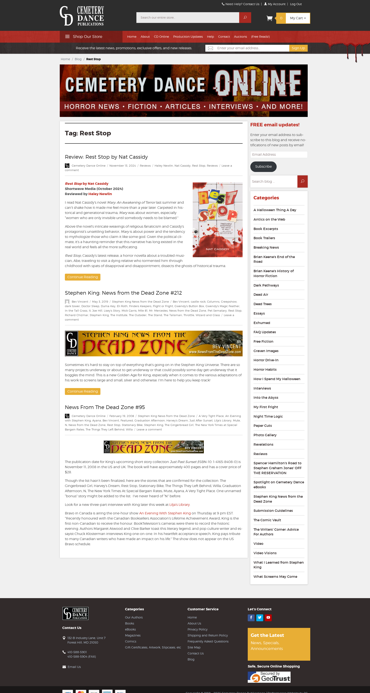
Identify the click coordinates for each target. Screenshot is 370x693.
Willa (129, 429)
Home (131, 36)
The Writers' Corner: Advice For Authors (276, 531)
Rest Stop (198, 165)
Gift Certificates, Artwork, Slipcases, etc (153, 647)
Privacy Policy (197, 629)
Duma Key (108, 306)
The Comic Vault (267, 520)
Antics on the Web (269, 219)
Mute (236, 420)
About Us (194, 623)
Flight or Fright (163, 306)
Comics (130, 641)
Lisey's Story (112, 310)
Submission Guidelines (273, 510)
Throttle (189, 315)
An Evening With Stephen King (165, 513)
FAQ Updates (265, 332)
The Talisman (173, 315)
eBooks (130, 629)
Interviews (262, 388)
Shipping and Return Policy (208, 635)
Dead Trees (263, 304)
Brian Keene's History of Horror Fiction (274, 273)
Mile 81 (143, 310)
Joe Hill (97, 310)
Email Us (74, 667)
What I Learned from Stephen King (279, 564)
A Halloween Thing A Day (275, 210)
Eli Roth (122, 306)
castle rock (198, 301)
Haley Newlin (164, 165)
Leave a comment (149, 429)
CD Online (161, 36)
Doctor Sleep (90, 306)
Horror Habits (265, 369)
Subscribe (263, 166)
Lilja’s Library (179, 505)
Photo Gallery (265, 435)
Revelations (263, 444)
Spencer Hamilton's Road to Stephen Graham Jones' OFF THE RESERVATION (277, 468)
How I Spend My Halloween (277, 379)
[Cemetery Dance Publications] (95, 14)
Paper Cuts (263, 425)
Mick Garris (129, 310)
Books (129, 623)
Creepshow (229, 301)
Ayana (96, 420)
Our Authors (134, 617)
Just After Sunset (201, 420)
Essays (259, 313)
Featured (127, 420)
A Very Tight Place (211, 416)
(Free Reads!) (260, 36)
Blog (78, 59)
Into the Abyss (266, 397)
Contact (224, 36)
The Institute (118, 315)
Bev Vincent (80, 301)
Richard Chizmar (76, 315)
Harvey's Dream (177, 420)
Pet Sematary (217, 310)
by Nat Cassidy (86, 183)
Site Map (194, 647)
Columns (213, 301)
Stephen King (99, 315)
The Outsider (137, 315)
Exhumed (262, 323)
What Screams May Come (275, 576)
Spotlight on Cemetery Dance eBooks (279, 484)
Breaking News (266, 247)
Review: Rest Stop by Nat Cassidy (106, 157)
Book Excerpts (266, 229)
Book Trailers (264, 238)
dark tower (72, 306)
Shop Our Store (87, 36)
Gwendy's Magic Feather (222, 306)
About (145, 36)
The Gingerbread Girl (179, 425)
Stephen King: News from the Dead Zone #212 (123, 293)
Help (210, 36)
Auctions (240, 36)
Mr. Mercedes (158, 310)
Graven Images (266, 351)
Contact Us (251, 4)
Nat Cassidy (183, 165)
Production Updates (188, 36)
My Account (276, 4)
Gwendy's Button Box (189, 306)
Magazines (132, 635)
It (90, 310)
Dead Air (261, 294)
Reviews (145, 165)
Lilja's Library (222, 420)
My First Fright (266, 407)
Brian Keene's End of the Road (274, 259)
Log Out (296, 4)
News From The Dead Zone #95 (105, 407)
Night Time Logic (268, 416)
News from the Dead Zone (187, 310)
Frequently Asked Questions (208, 641)
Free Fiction (263, 341)
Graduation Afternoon (149, 420)
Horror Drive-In (266, 360)
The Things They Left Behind (105, 429)
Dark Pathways (266, 285)
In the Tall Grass (76, 310)
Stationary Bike (132, 425)
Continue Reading (82, 277)
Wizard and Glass (208, 315)
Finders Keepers (140, 306)
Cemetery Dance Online (89, 165)
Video (258, 543)
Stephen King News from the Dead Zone (140, 301)
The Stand (155, 315)
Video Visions (265, 553)
